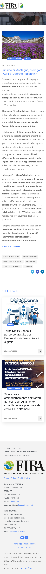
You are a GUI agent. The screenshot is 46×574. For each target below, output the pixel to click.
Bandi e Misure (14, 59)
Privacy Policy (10, 478)
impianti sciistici (30, 257)
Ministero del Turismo (12, 262)
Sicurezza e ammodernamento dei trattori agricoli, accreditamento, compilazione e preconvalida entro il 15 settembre (22, 402)
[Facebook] (37, 272)
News (27, 59)
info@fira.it (14, 501)
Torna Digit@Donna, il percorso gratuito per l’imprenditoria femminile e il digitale (21, 336)
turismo (28, 266)
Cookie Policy (24, 478)
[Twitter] (32, 272)
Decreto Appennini (11, 257)
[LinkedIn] (42, 272)
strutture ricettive (11, 266)
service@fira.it (26, 568)
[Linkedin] (26, 537)
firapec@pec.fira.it (25, 505)
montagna (30, 262)
